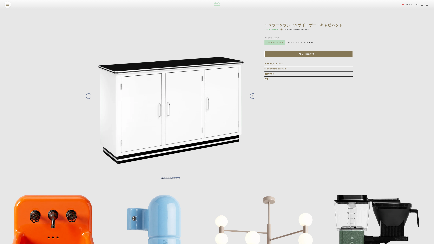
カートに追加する (308, 54)
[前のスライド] (88, 96)
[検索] (417, 4)
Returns (269, 74)
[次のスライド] (252, 96)
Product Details (273, 64)
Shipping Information (276, 69)
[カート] (427, 4)
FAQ (266, 79)
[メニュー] (8, 4)
